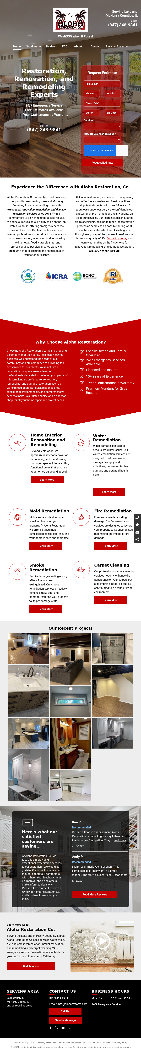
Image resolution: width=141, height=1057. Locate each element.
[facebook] (50, 1028)
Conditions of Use (66, 1042)
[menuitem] (17, 46)
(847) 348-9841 (123, 25)
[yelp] (69, 1028)
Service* (89, 120)
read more (120, 840)
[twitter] (57, 1028)
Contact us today (117, 238)
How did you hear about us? (100, 133)
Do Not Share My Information (43, 1042)
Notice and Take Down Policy (88, 1042)
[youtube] (63, 1028)
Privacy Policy (20, 1042)
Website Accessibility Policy (115, 1042)
